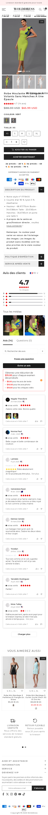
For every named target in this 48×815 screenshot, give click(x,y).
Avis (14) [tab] (8, 340)
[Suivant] (43, 674)
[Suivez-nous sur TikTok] (23, 794)
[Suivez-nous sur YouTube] (19, 794)
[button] (15, 103)
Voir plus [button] (35, 474)
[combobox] (42, 351)
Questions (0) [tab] (24, 340)
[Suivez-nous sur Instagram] (11, 794)
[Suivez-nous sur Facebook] (3, 794)
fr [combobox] (34, 273)
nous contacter (14, 226)
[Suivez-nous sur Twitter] (7, 794)
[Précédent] (4, 674)
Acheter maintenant (24, 157)
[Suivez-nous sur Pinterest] (15, 794)
